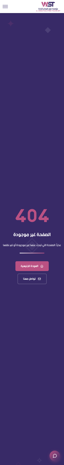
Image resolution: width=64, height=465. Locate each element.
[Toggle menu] (5, 6)
